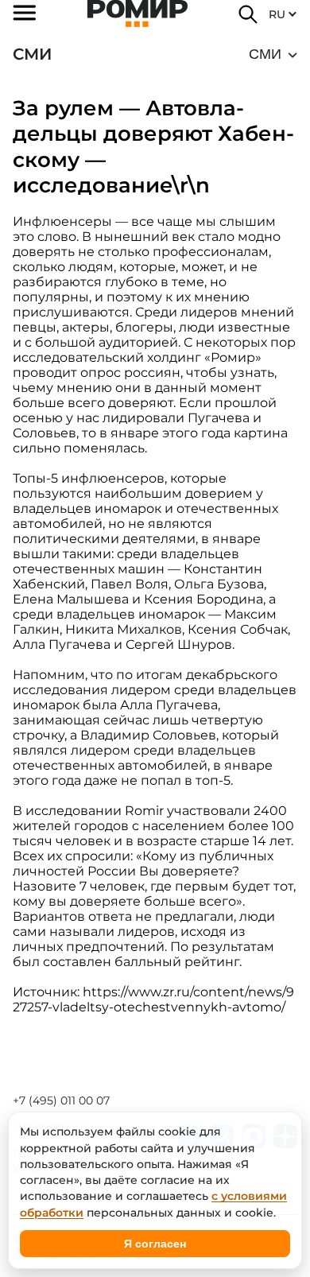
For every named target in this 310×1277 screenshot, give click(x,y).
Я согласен (155, 1243)
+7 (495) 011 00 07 (61, 1100)
